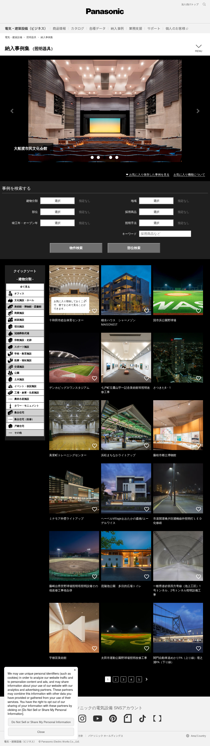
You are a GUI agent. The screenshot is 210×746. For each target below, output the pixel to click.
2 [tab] (99, 158)
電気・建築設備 (13, 37)
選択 (57, 201)
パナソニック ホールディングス (105, 735)
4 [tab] (111, 158)
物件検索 (76, 248)
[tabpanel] (105, 111)
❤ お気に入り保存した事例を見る (147, 174)
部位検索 (133, 248)
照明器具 (31, 37)
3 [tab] (105, 158)
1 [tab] (93, 158)
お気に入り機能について (189, 174)
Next (198, 111)
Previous (12, 111)
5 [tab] (117, 158)
